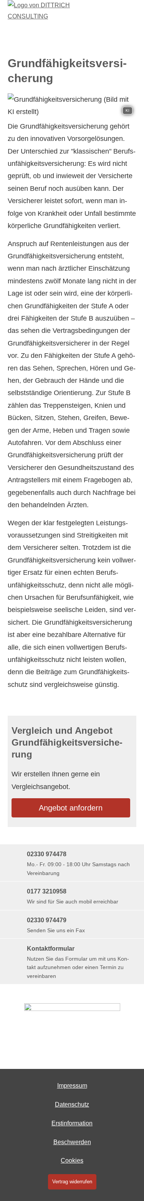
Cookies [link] (72, 1160)
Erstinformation (72, 1123)
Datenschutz (72, 1104)
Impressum (72, 1085)
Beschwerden (72, 1142)
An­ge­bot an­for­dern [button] (71, 808)
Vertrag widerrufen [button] (72, 1181)
